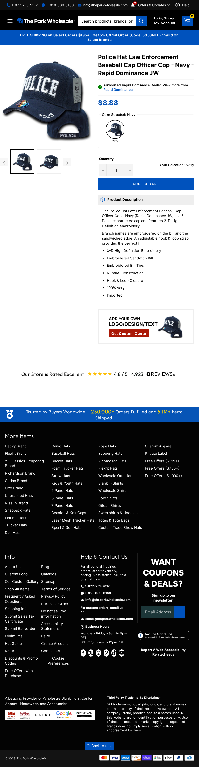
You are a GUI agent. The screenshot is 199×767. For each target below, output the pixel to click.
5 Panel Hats (62, 490)
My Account (164, 20)
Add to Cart (146, 184)
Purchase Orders (55, 604)
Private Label (156, 453)
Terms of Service (56, 589)
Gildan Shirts (109, 505)
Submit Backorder (20, 628)
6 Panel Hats (62, 498)
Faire (45, 636)
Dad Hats (12, 532)
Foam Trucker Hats (67, 468)
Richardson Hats (112, 461)
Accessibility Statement (52, 626)
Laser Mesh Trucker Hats (72, 520)
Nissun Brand (16, 503)
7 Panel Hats (62, 505)
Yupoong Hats (110, 453)
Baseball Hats (63, 453)
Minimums (14, 636)
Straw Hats (60, 475)
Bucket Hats (61, 461)
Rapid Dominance (118, 89)
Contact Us (50, 651)
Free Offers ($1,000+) (163, 475)
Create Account (54, 643)
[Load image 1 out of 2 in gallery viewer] (22, 161)
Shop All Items (17, 589)
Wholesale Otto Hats (115, 475)
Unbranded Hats (19, 495)
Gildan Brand (16, 480)
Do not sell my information (53, 613)
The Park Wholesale (30, 758)
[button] (46, 99)
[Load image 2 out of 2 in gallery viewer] (49, 161)
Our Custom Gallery (22, 581)
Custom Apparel (159, 446)
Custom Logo (16, 574)
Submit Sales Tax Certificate (19, 619)
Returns (11, 651)
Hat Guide (13, 643)
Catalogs (48, 574)
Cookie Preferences (58, 661)
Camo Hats (60, 446)
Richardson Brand (20, 473)
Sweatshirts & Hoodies (118, 512)
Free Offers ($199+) (162, 461)
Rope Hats (107, 446)
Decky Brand (16, 446)
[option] (22, 162)
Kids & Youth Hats (66, 483)
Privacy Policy (53, 596)
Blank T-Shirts (110, 483)
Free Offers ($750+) (162, 468)
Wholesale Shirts (113, 490)
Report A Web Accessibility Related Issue (163, 652)
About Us (13, 566)
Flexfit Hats (108, 468)
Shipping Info (16, 608)
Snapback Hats (17, 510)
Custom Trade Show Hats (120, 527)
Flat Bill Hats (15, 518)
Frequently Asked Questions (20, 599)
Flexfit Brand (16, 453)
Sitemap (48, 581)
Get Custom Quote (128, 333)
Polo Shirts (107, 498)
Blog (45, 566)
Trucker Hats (16, 525)
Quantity (106, 159)
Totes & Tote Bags (114, 520)
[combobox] (112, 21)
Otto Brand (14, 488)
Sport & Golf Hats (66, 527)
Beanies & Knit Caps (68, 512)
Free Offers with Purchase (19, 673)
